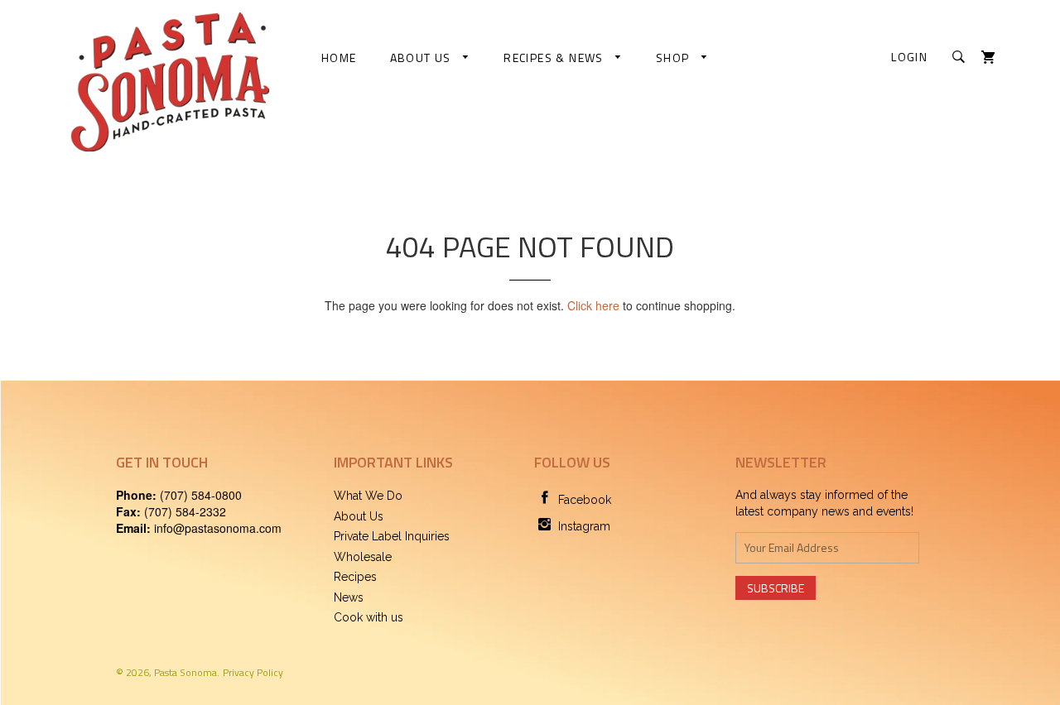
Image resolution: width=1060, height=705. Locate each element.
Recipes (355, 576)
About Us (422, 57)
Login (909, 56)
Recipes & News (555, 57)
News (349, 597)
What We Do (368, 495)
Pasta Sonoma (185, 672)
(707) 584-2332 (185, 511)
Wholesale (363, 557)
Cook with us (368, 617)
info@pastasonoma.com (218, 528)
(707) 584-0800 (201, 495)
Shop (674, 57)
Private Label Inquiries (392, 536)
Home (339, 57)
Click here (593, 305)
